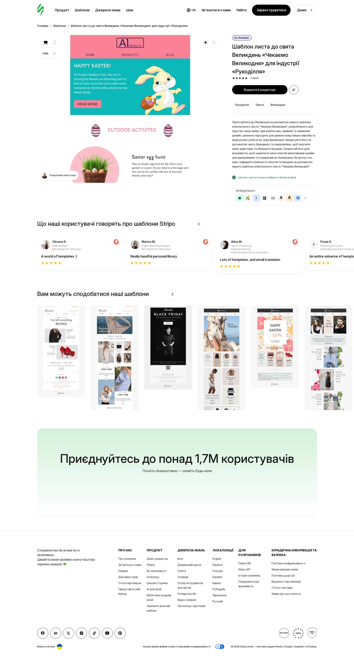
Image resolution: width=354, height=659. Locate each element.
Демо (302, 10)
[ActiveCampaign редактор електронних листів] (256, 198)
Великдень (278, 104)
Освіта (182, 570)
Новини (123, 570)
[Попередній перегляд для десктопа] (45, 42)
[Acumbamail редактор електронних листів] (273, 198)
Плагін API (244, 563)
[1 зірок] (233, 78)
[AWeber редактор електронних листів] (297, 198)
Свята (260, 104)
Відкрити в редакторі (259, 90)
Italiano (217, 583)
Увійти (241, 10)
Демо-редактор (157, 558)
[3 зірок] (240, 78)
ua (194, 10)
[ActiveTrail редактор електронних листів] (264, 198)
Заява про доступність (286, 593)
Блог (180, 558)
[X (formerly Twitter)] (68, 633)
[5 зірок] (246, 78)
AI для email (154, 589)
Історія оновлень (249, 575)
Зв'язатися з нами (216, 10)
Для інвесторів (128, 577)
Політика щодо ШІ (283, 575)
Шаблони (82, 10)
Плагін (151, 564)
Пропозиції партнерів (191, 605)
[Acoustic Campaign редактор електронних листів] (239, 198)
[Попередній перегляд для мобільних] (54, 42)
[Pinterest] (120, 633)
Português (219, 589)
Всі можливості (156, 570)
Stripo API (244, 569)
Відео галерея (187, 599)
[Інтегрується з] (306, 198)
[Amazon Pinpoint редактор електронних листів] (281, 198)
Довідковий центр (189, 564)
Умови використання (285, 569)
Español (217, 577)
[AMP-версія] (54, 53)
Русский (218, 601)
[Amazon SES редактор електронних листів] (289, 198)
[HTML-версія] (45, 53)
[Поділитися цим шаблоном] (294, 89)
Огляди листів (187, 593)
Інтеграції (153, 577)
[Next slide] (198, 224)
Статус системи (282, 587)
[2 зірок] (236, 78)
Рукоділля (242, 104)
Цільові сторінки (157, 583)
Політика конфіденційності (289, 563)
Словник (183, 577)
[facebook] (42, 633)
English (217, 558)
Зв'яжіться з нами (129, 564)
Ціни (129, 10)
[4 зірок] (243, 78)
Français (218, 570)
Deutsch (218, 564)
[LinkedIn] (55, 633)
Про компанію (127, 558)
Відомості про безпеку (286, 581)
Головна (42, 25)
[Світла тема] (205, 42)
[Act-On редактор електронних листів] (248, 198)
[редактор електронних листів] (40, 10)
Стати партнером (129, 583)
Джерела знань (108, 10)
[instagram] (81, 633)
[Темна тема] (214, 42)
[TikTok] (94, 633)
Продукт (62, 10)
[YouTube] (107, 633)
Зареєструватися (271, 10)
